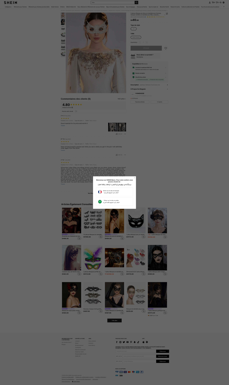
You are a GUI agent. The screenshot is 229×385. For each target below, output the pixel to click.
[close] (134, 177)
